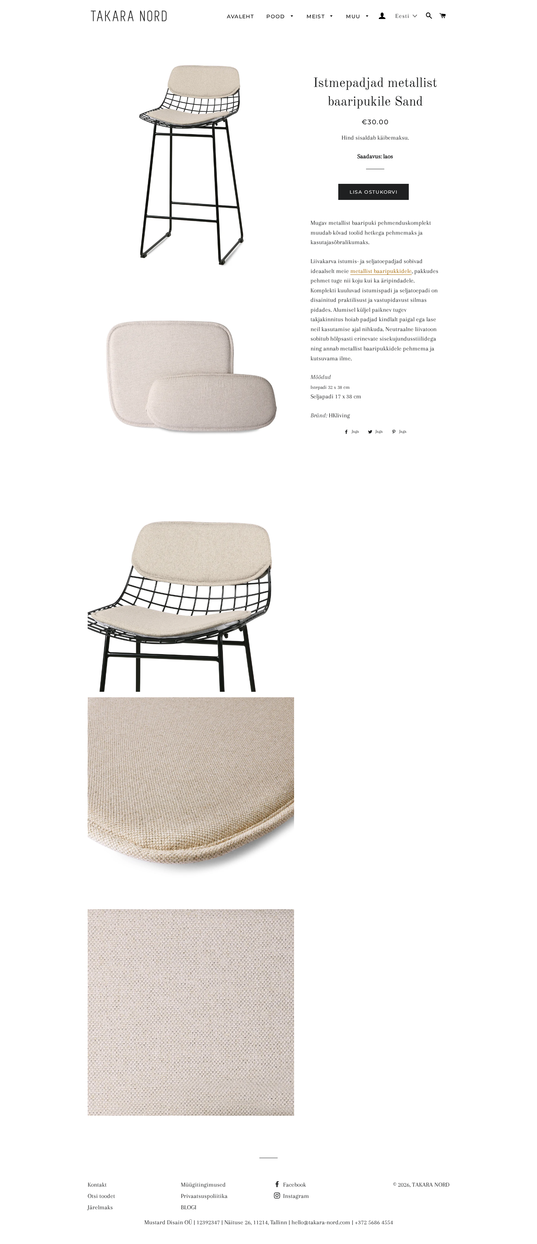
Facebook (294, 1184)
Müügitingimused (203, 1184)
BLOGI (189, 1207)
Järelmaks (100, 1207)
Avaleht (240, 16)
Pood (276, 16)
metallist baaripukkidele (381, 271)
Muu (354, 16)
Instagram (295, 1195)
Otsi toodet (101, 1195)
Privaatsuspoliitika (204, 1195)
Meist (316, 16)
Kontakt (97, 1184)
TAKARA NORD (430, 1184)
